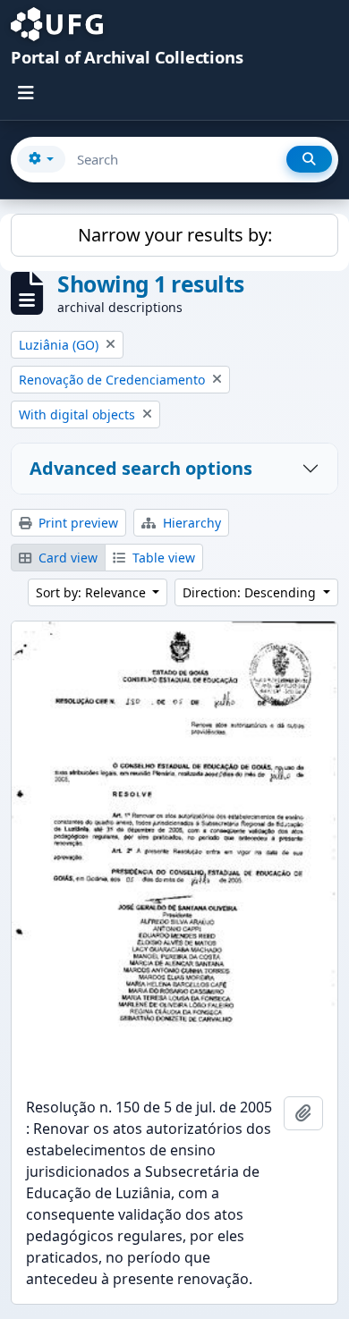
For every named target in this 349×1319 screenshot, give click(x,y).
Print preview (76, 522)
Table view (162, 557)
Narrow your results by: (175, 235)
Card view (66, 557)
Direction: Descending (251, 592)
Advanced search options (141, 468)
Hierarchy (190, 522)
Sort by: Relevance (92, 592)
